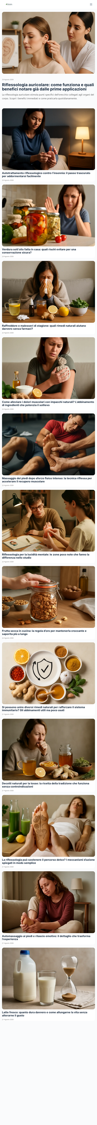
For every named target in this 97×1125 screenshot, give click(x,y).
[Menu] (91, 4)
